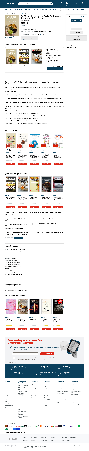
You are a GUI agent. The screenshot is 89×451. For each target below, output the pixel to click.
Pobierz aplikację (65, 9)
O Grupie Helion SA (75, 384)
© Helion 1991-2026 (8, 447)
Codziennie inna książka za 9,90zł (75, 12)
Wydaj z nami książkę (61, 395)
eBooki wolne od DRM (22, 398)
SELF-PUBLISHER (32, 29)
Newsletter (33, 397)
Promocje (34, 9)
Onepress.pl (34, 437)
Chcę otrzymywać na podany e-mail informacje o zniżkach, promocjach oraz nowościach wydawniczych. (27, 358)
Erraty (45, 397)
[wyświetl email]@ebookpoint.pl (40, 446)
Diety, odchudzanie (18, 272)
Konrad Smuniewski (57, 321)
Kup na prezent (76, 29)
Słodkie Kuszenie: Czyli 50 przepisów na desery (46, 198)
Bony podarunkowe (9, 403)
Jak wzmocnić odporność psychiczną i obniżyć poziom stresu (34, 155)
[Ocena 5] (31, 31)
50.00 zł (59, 329)
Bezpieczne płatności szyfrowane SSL (16, 432)
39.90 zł (11, 329)
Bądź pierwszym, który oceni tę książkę (42, 31)
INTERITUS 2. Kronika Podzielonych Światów (33, 321)
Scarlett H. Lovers (9, 320)
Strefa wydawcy (60, 386)
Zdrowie (19, 276)
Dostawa (46, 393)
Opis (70, 42)
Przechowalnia (34, 390)
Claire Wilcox (44, 157)
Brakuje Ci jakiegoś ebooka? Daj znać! (47, 372)
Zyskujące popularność (9, 393)
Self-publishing (60, 393)
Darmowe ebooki (53, 9)
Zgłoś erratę (7, 268)
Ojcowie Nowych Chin (57, 320)
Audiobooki (17, 9)
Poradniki (7, 276)
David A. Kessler (21, 157)
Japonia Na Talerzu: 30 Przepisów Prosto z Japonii (58, 198)
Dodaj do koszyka (76, 20)
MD (24, 157)
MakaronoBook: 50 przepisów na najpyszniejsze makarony (53, 56)
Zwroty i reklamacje (48, 392)
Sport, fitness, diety (9, 272)
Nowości (39, 9)
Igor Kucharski (28, 27)
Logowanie (33, 384)
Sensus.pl (44, 437)
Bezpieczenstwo (21, 387)
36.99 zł (23, 329)
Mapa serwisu (47, 401)
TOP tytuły (7, 390)
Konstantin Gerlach (57, 157)
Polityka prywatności (48, 388)
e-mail (9, 353)
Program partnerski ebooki (63, 388)
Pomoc (22, 228)
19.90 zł (23, 207)
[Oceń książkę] (29, 31)
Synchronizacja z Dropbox (23, 406)
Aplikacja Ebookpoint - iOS (23, 411)
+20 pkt (25, 25)
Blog (6, 407)
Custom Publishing (61, 399)
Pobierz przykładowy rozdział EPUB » (12, 264)
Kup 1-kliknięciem (76, 32)
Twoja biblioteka (34, 392)
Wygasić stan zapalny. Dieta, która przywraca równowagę (10, 155)
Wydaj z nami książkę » (44, 366)
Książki (22, 9)
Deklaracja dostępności (49, 390)
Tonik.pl (81, 445)
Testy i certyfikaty (9, 405)
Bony (73, 9)
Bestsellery (45, 9)
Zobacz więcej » (12, 362)
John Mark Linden (45, 321)
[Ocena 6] (32, 31)
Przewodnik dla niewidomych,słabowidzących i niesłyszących (21, 395)
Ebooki (12, 9)
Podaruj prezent (80, 9)
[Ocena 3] (28, 31)
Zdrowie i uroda (12, 276)
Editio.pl (53, 437)
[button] (63, 141)
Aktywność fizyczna (18, 274)
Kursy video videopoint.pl (76, 404)
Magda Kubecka (20, 322)
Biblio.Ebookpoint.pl (66, 440)
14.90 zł (35, 329)
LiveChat (46, 403)
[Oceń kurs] (9, 237)
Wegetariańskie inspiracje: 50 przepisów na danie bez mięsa (34, 199)
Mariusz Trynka (32, 322)
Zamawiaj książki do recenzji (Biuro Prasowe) (62, 390)
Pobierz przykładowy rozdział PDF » (12, 262)
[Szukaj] (51, 3)
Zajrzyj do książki (9, 37)
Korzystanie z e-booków (23, 391)
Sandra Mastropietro (33, 157)
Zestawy (6, 399)
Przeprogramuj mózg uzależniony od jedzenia (46, 155)
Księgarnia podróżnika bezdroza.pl (75, 398)
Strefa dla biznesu (61, 384)
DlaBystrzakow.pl (65, 437)
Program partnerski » (19, 366)
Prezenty (33, 393)
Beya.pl (33, 440)
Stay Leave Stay (9, 319)
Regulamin (46, 386)
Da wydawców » (66, 366)
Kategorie (7, 9)
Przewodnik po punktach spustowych (57, 155)
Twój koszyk (33, 388)
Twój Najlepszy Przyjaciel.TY (45, 320)
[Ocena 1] (25, 31)
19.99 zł (59, 207)
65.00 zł (11, 207)
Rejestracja (33, 386)
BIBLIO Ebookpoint (61, 397)
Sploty (53, 440)
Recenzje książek (48, 399)
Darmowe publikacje (9, 397)
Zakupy (19, 389)
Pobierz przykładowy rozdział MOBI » (13, 266)
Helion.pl (24, 437)
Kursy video (28, 9)
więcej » (33, 359)
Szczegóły (71, 45)
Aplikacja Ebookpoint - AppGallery (22, 413)
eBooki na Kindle (21, 404)
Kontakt (46, 384)
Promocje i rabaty (8, 392)
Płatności (46, 395)
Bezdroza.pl (73, 437)
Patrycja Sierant (9, 157)
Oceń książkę (34, 395)
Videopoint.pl (25, 440)
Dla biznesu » (17, 372)
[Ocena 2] (27, 31)
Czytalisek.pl (44, 440)
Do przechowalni (76, 39)
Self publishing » (66, 372)
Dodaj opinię (18, 238)
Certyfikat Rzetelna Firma (76, 386)
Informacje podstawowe (23, 385)
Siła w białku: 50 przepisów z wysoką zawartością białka (53, 61)
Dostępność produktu (72, 47)
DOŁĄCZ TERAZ (47, 354)
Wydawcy (7, 401)
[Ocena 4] (29, 31)
